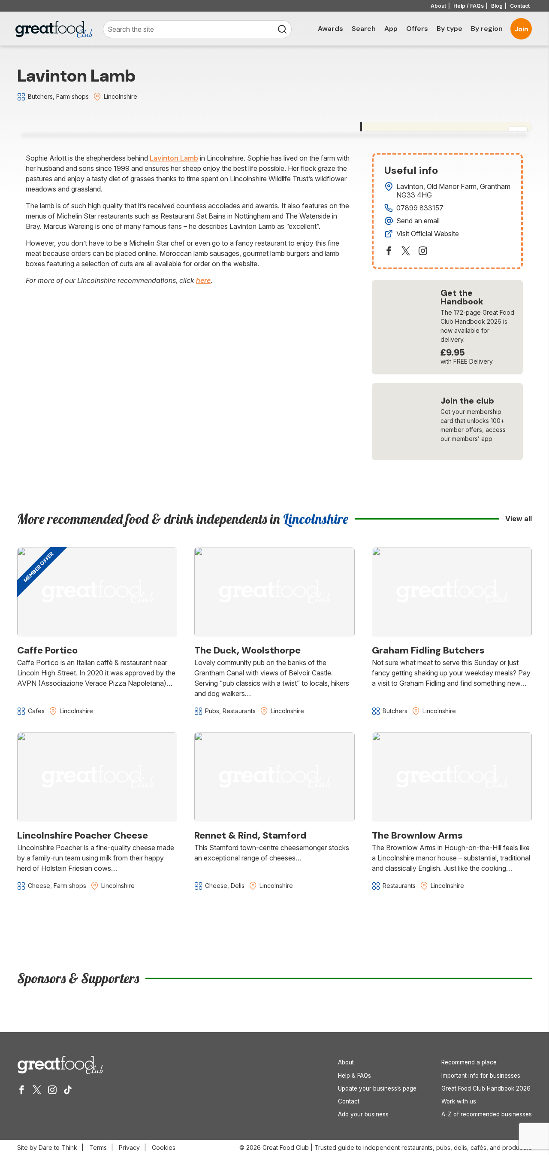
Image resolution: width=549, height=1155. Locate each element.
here (203, 280)
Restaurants (239, 710)
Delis (237, 885)
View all (518, 518)
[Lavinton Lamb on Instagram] (423, 250)
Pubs (212, 710)
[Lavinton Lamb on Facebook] (388, 250)
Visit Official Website (427, 233)
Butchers (40, 96)
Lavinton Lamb (174, 158)
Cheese (39, 885)
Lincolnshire (120, 96)
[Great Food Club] (53, 29)
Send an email (418, 220)
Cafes (36, 710)
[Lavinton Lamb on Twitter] (405, 250)
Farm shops (72, 96)
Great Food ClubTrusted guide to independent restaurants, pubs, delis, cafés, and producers (397, 1147)
